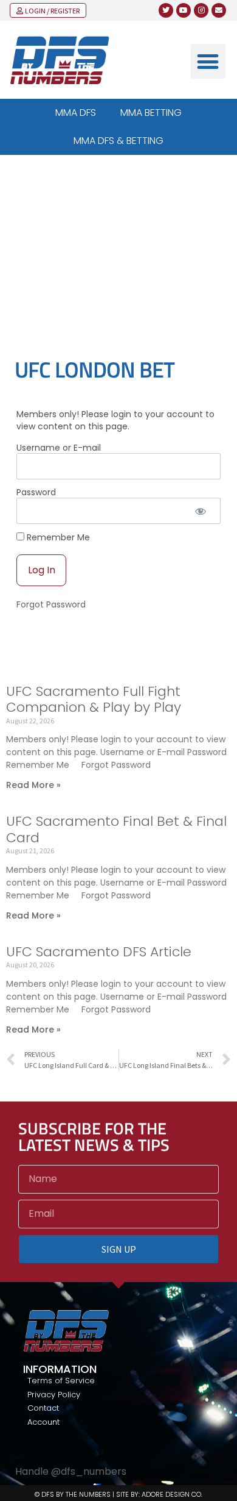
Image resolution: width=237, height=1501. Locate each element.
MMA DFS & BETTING (118, 141)
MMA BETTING (151, 113)
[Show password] (201, 511)
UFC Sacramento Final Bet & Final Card (116, 829)
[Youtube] (183, 10)
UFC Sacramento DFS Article (98, 951)
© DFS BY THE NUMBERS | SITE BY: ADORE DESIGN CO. (118, 1494)
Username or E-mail (58, 448)
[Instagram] (201, 10)
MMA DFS (75, 113)
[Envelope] (218, 10)
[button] (208, 61)
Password (36, 492)
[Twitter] (166, 10)
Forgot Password (51, 604)
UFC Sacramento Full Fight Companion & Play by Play (93, 699)
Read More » (33, 785)
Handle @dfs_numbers (70, 1471)
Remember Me (57, 537)
